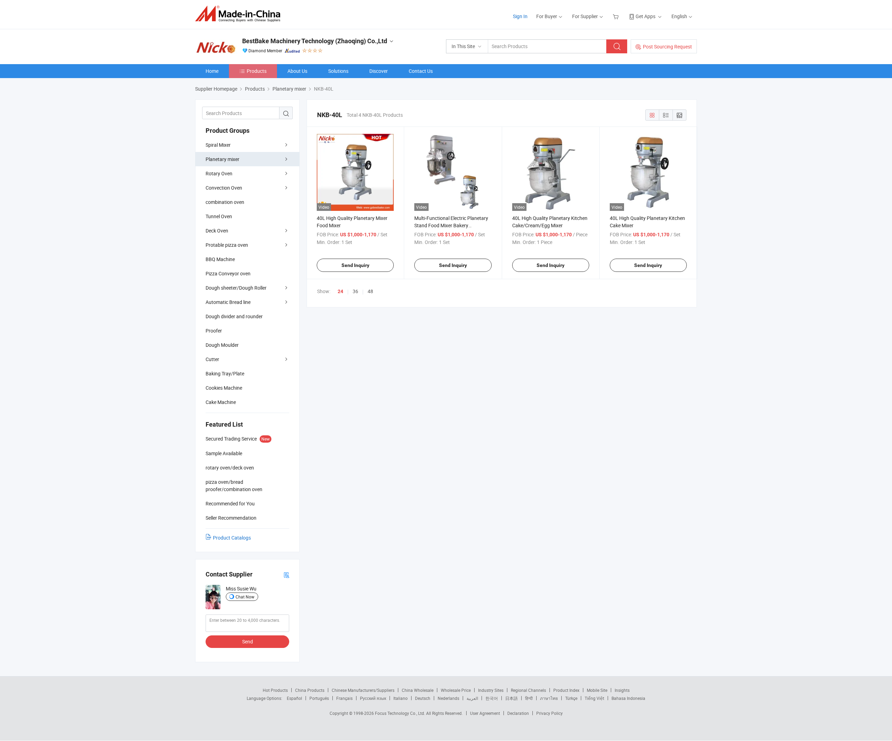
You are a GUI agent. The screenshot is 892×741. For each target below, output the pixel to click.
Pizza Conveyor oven (228, 273)
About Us (297, 71)
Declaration (518, 713)
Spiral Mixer (218, 145)
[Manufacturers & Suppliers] (240, 14)
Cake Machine (221, 402)
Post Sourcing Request (667, 46)
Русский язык (373, 698)
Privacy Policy (549, 713)
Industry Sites (490, 690)
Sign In (520, 16)
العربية (472, 698)
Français (344, 698)
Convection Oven (224, 187)
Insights (622, 690)
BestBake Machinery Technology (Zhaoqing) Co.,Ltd (314, 41)
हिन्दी (529, 698)
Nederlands (448, 698)
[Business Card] (286, 574)
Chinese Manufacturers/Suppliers (363, 690)
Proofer (214, 330)
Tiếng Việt (594, 698)
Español (294, 698)
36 (355, 291)
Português (319, 698)
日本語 (511, 698)
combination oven (225, 202)
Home (212, 71)
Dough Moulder (222, 345)
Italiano (400, 698)
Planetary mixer (222, 159)
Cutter (212, 359)
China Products (309, 690)
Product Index (566, 690)
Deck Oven (217, 230)
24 (340, 291)
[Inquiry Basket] (616, 16)
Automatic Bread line (228, 302)
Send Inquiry (355, 265)
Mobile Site (597, 690)
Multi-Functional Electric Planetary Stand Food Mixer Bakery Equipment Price (451, 225)
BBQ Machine (220, 259)
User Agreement (485, 713)
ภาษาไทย (549, 698)
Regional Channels (528, 690)
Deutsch (422, 698)
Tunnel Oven (219, 216)
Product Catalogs (232, 537)
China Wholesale (417, 690)
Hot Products (275, 690)
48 (370, 291)
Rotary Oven (219, 173)
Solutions (338, 71)
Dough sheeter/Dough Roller (236, 287)
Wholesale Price (456, 690)
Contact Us (421, 71)
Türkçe (571, 698)
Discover (378, 71)
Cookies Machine (224, 387)
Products (257, 71)
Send (247, 641)
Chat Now (245, 596)
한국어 (491, 698)
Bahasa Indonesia (628, 698)
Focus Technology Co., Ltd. (400, 713)
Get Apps (645, 16)
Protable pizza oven (227, 245)
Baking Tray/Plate (225, 373)
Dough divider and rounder (234, 316)
